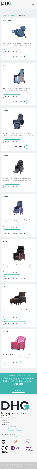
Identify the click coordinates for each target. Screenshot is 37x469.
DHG (2, 15)
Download (17, 390)
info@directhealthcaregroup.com (11, 430)
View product (11, 51)
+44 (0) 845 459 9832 (10, 428)
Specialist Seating (11, 15)
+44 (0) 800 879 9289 (10, 436)
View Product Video (13, 57)
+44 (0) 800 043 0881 (10, 426)
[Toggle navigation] (33, 5)
